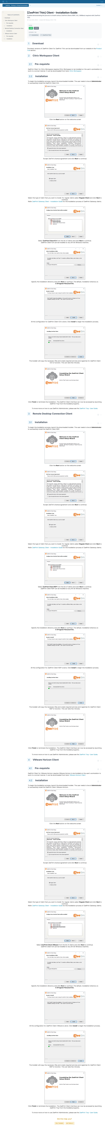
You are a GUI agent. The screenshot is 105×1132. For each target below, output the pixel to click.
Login (101, 1)
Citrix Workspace (75, 71)
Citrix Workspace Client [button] (10, 20)
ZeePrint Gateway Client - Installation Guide (47, 201)
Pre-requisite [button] (8, 23)
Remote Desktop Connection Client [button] (13, 28)
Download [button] (6, 17)
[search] (6, 1)
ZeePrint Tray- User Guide (88, 408)
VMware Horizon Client (77, 775)
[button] (3, 1)
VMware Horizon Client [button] (10, 33)
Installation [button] (8, 25)
